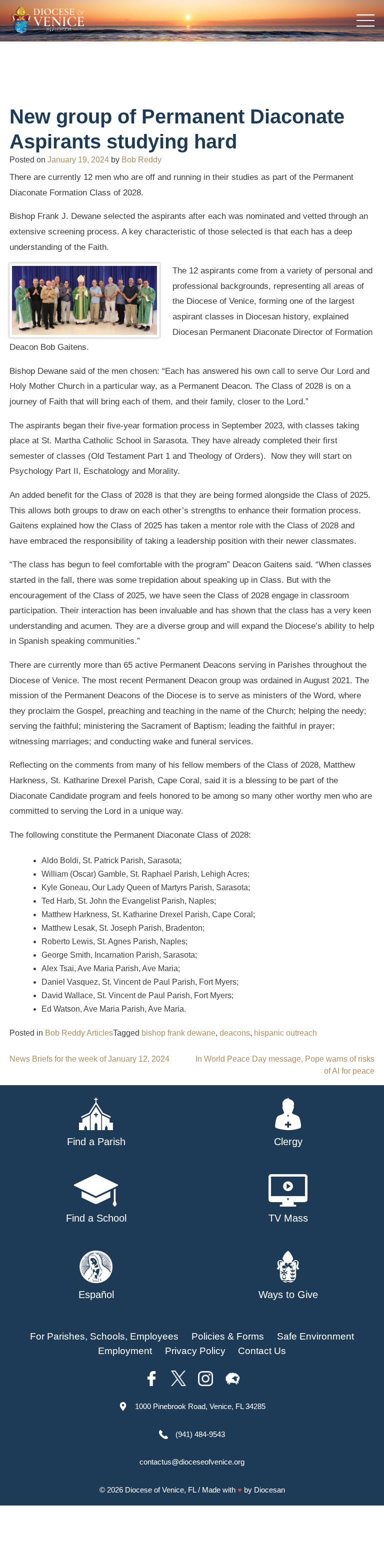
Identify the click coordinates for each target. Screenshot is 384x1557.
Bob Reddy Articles (79, 1033)
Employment (125, 1351)
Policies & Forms (228, 1336)
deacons (235, 1033)
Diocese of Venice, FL (160, 1490)
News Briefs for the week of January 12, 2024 (90, 1059)
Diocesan (269, 1490)
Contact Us (262, 1351)
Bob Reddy (142, 159)
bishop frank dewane (179, 1033)
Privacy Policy (195, 1351)
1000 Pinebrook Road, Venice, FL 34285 (200, 1406)
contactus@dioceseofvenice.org (192, 1462)
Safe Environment (315, 1336)
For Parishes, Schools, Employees (104, 1336)
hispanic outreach (285, 1033)
